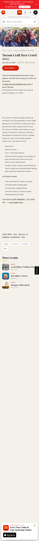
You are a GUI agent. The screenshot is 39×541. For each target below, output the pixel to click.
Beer (5, 248)
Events (10, 51)
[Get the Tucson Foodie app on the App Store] (3, 12)
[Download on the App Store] (9, 535)
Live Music (25, 244)
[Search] (34, 21)
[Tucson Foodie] (19, 12)
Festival (14, 244)
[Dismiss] (35, 525)
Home (4, 51)
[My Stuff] (25, 12)
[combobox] (18, 22)
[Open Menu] (35, 12)
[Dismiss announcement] (36, 4)
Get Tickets (10, 68)
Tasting (6, 244)
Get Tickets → (24, 7)
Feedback (37, 270)
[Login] (30, 12)
